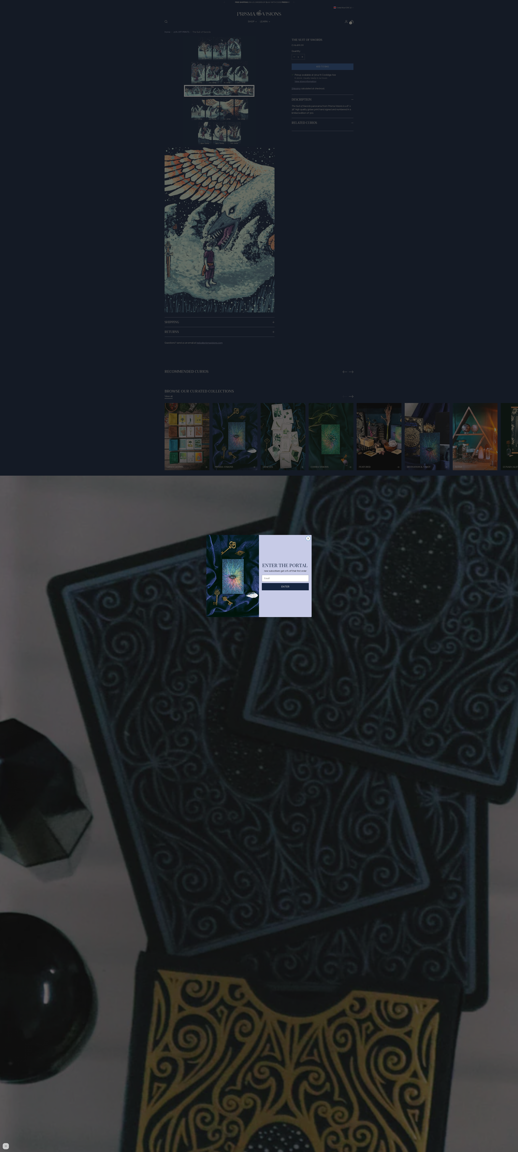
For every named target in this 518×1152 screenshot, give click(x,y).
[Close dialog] (308, 538)
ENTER (285, 586)
